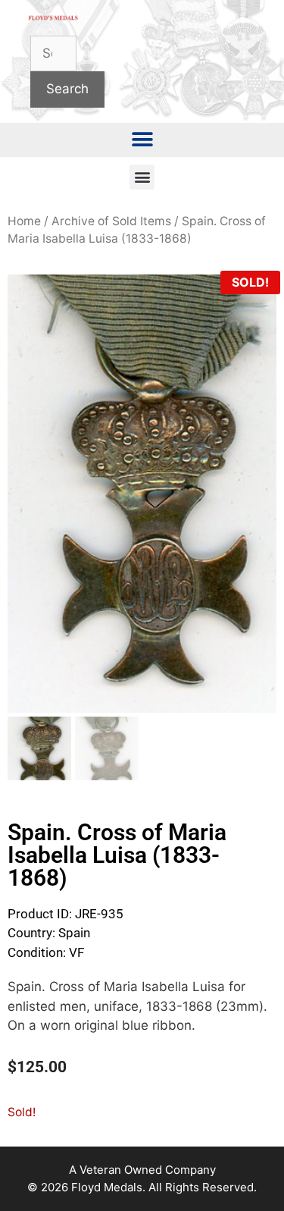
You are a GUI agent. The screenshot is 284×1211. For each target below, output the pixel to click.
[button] (142, 140)
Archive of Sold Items (111, 221)
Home (24, 221)
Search (67, 88)
